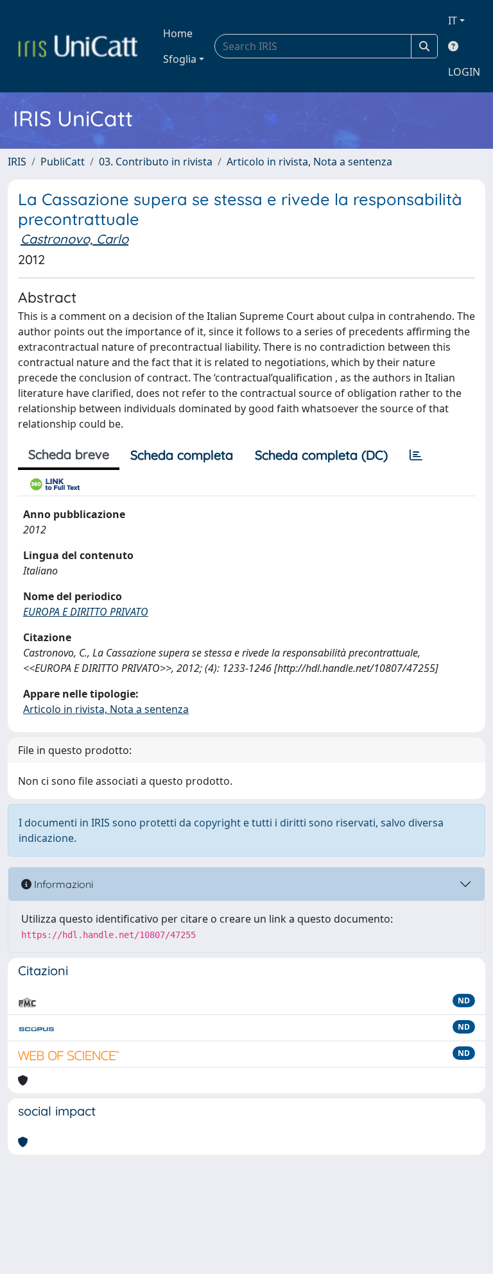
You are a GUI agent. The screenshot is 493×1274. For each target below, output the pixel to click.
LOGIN (464, 72)
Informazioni (62, 884)
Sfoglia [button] (179, 59)
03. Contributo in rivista (155, 162)
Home (178, 33)
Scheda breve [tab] (68, 454)
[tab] (416, 455)
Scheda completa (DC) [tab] (321, 455)
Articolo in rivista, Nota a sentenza (309, 162)
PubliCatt (62, 162)
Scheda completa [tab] (181, 455)
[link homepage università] (78, 46)
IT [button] (452, 20)
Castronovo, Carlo (74, 239)
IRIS (17, 162)
